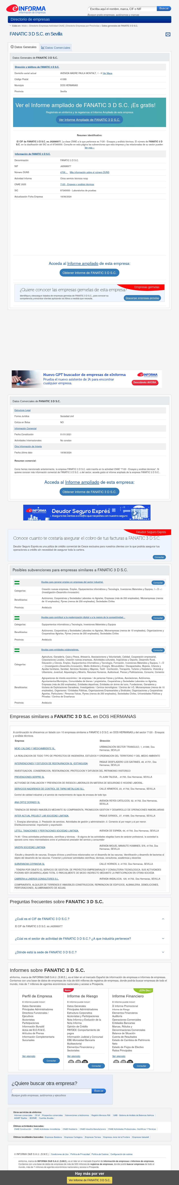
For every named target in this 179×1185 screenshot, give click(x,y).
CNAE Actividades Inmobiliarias (47, 1129)
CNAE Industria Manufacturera (93, 1129)
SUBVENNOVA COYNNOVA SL (30, 863)
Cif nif (37, 1115)
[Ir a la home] (26, 7)
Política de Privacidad (80, 1154)
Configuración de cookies (121, 1154)
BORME (33, 1118)
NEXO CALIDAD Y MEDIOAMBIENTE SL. (35, 748)
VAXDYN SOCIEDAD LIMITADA (30, 847)
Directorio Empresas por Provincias (82, 25)
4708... (64, 172)
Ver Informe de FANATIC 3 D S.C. (89, 1180)
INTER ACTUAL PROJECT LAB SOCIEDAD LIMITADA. (42, 815)
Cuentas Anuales (46, 1118)
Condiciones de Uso (60, 1154)
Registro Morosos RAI (101, 1115)
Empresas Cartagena (73, 1137)
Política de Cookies (100, 1154)
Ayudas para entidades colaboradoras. (60, 649)
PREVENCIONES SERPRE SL (29, 776)
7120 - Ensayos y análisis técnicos (77, 184)
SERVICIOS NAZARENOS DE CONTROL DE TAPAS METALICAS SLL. (50, 788)
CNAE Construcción (22, 1129)
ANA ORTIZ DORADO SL (27, 802)
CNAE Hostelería (70, 1129)
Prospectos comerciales (52, 1115)
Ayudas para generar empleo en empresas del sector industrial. (72, 582)
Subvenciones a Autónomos (77, 1115)
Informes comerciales (23, 1115)
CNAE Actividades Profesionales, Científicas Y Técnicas (132, 1129)
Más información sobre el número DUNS (89, 172)
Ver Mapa (107, 73)
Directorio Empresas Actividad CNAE (46, 25)
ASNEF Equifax (20, 1118)
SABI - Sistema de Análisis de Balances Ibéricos (133, 1115)
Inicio (24, 25)
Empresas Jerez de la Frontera (116, 1137)
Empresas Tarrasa (93, 1137)
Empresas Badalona (53, 1137)
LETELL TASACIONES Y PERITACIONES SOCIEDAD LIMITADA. (47, 830)
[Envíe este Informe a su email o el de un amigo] (168, 34)
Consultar (158, 582)
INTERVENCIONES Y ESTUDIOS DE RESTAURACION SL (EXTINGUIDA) (51, 763)
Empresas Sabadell (140, 1137)
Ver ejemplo (28, 1056)
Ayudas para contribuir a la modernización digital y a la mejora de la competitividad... (83, 617)
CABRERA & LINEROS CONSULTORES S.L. (37, 878)
